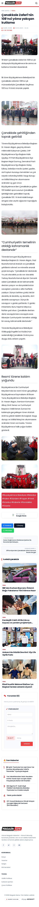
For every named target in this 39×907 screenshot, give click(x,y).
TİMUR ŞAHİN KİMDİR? (14, 795)
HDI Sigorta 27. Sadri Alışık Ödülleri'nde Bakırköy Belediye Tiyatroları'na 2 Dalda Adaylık (18, 788)
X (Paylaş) (20, 525)
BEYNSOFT (30, 899)
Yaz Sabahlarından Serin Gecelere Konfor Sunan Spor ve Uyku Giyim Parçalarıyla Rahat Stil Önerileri (19, 779)
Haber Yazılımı (13, 899)
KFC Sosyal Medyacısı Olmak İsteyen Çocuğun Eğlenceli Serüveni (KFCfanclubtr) (20, 803)
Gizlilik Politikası (7, 878)
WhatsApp (8, 530)
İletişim (4, 864)
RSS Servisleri (6, 867)
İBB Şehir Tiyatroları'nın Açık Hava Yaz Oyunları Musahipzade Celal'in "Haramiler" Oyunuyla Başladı (20, 769)
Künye (4, 857)
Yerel (13, 10)
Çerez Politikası (7, 885)
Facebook (8, 525)
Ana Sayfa (5, 10)
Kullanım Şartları (7, 882)
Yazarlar (4, 860)
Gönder (27, 744)
